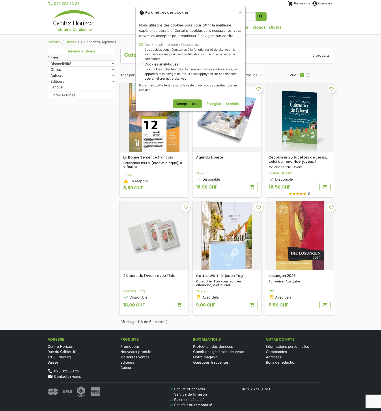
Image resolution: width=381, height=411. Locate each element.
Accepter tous (187, 103)
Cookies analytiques (161, 64)
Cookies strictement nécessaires (171, 44)
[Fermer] (240, 12)
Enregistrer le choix (223, 103)
